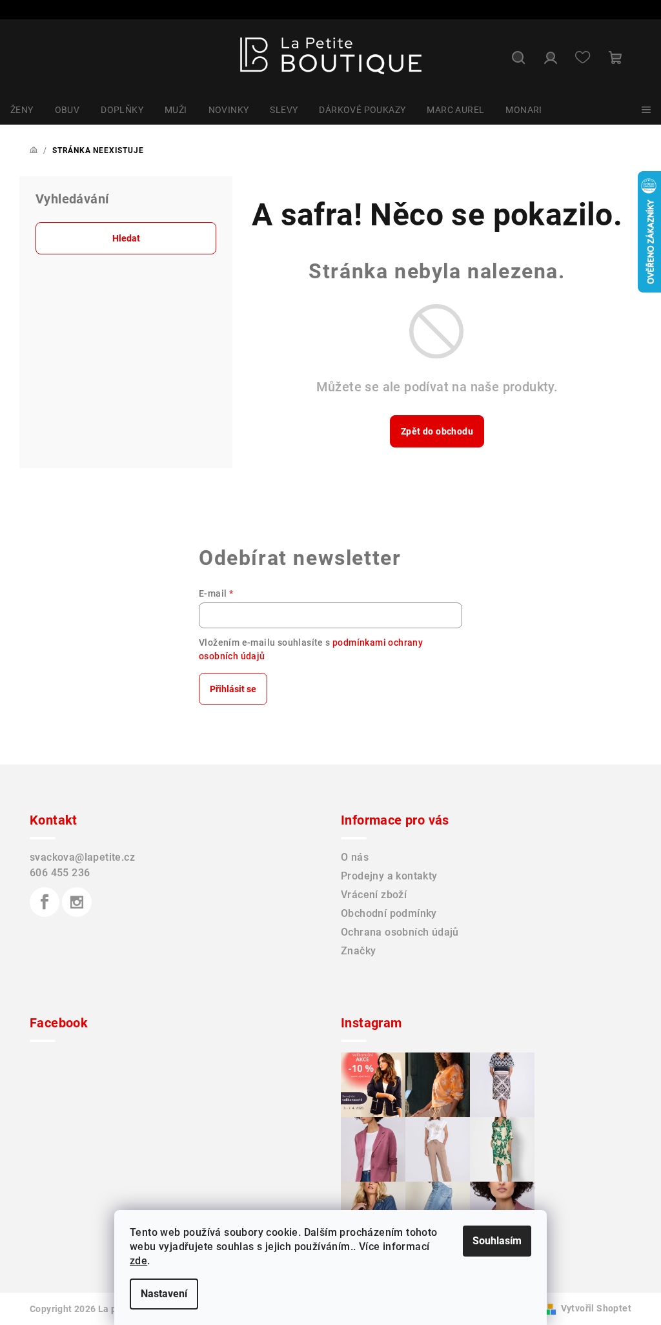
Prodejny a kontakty (389, 876)
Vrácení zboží (374, 894)
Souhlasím (497, 1241)
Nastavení (164, 1294)
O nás (355, 857)
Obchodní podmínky (389, 913)
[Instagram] (77, 902)
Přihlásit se (233, 689)
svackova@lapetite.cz (82, 857)
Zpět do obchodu (437, 431)
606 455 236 (60, 873)
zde (138, 1261)
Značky (358, 951)
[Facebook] (44, 902)
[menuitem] (22, 110)
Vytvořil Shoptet (596, 1308)
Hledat (126, 238)
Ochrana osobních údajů (400, 932)
